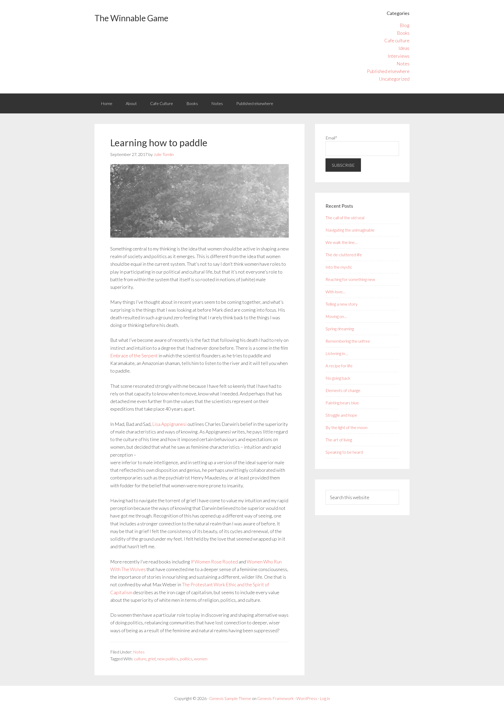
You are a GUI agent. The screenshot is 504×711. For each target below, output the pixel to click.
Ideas (404, 48)
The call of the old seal (345, 217)
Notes (403, 63)
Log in (325, 698)
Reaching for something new (350, 279)
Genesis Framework (275, 698)
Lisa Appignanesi (169, 424)
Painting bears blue (342, 402)
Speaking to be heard (344, 451)
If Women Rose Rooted (214, 561)
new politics (167, 658)
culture (140, 658)
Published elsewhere (388, 71)
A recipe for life (339, 365)
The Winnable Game (131, 18)
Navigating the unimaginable (350, 229)
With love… (335, 291)
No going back (338, 377)
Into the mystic (339, 266)
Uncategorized (394, 79)
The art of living (339, 439)
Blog (405, 25)
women (200, 658)
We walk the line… (342, 242)
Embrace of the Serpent (134, 355)
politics (186, 658)
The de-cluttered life (344, 254)
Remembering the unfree (348, 340)
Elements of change (343, 390)
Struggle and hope (341, 414)
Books (403, 33)
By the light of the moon (347, 427)
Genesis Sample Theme (230, 698)
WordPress (306, 698)
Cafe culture (397, 40)
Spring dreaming (340, 328)
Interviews (399, 56)
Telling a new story (342, 303)
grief (152, 658)
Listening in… (337, 353)
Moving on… (336, 316)
